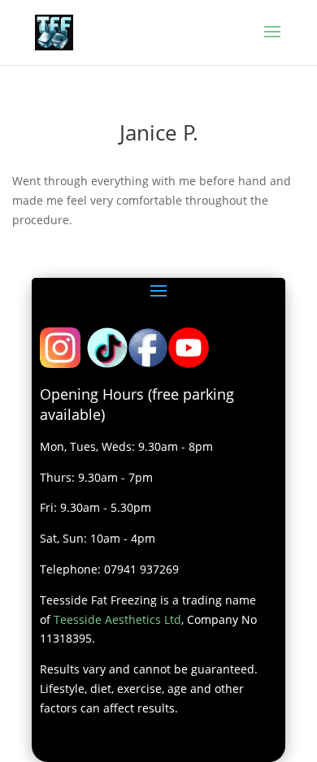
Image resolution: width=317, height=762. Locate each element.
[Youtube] (188, 363)
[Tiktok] (107, 363)
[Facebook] (148, 363)
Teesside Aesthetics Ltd (117, 619)
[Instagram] (60, 363)
